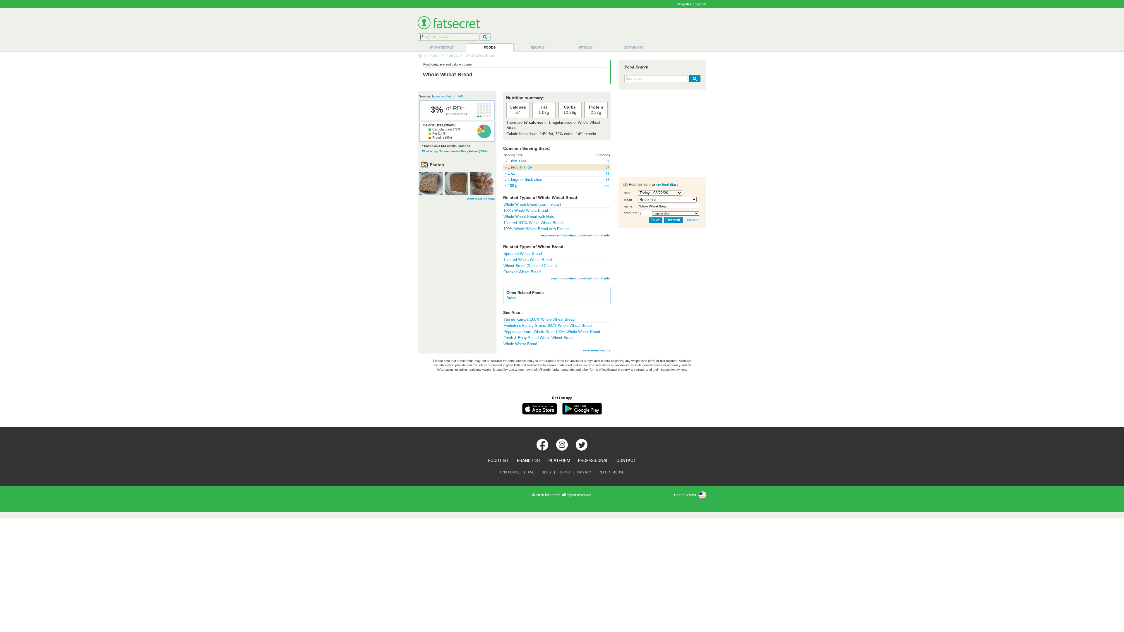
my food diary (667, 185)
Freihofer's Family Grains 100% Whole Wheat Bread (547, 325)
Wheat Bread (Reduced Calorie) (530, 266)
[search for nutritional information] (694, 78)
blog (546, 472)
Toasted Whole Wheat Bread (527, 259)
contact (626, 460)
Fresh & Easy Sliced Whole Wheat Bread (538, 338)
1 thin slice (517, 161)
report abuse (611, 472)
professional (593, 460)
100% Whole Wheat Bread (525, 210)
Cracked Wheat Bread (522, 272)
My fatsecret (441, 47)
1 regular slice (520, 167)
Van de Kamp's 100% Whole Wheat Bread (539, 319)
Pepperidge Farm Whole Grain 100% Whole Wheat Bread (551, 331)
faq (531, 472)
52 (607, 161)
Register (684, 4)
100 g (512, 185)
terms (564, 472)
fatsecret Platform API (447, 96)
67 (607, 167)
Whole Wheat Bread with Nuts (528, 216)
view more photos (481, 199)
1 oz (511, 173)
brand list (529, 460)
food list (498, 460)
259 (606, 186)
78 (607, 179)
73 (607, 173)
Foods (490, 47)
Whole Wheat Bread (520, 344)
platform (559, 460)
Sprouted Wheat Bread (522, 253)
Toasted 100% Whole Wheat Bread (533, 223)
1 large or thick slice (525, 179)
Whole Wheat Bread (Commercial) (532, 204)
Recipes (537, 47)
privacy (584, 472)
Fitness (585, 47)
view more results (596, 350)
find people (510, 472)
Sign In (700, 4)
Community (634, 47)
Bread (511, 298)
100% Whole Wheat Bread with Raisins (536, 229)
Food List (452, 55)
